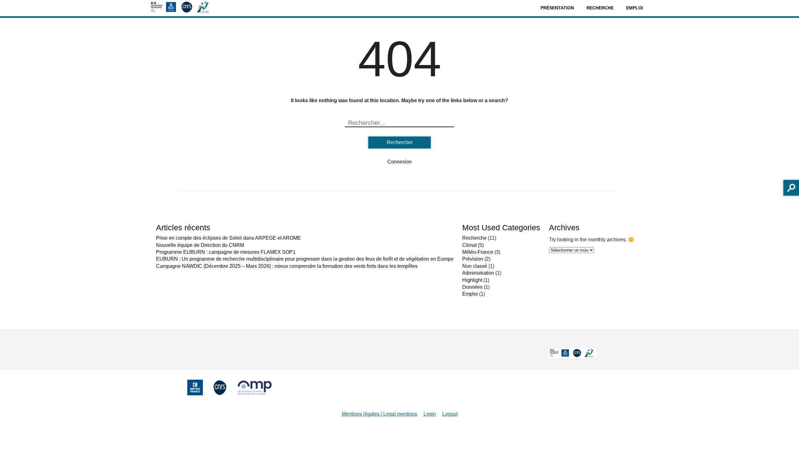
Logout (450, 414)
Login (430, 414)
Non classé (474, 266)
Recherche (600, 7)
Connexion (399, 161)
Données (472, 287)
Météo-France (477, 252)
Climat (469, 245)
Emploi (634, 7)
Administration (478, 273)
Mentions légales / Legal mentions (379, 414)
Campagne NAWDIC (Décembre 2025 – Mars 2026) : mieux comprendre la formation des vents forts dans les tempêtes (287, 266)
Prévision (472, 259)
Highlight (472, 280)
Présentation (557, 7)
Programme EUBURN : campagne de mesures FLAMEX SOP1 (226, 252)
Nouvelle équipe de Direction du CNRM (200, 245)
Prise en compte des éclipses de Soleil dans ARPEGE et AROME (228, 238)
